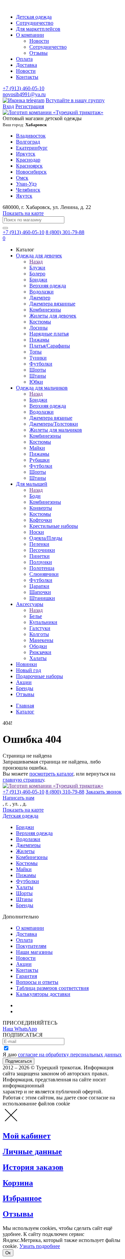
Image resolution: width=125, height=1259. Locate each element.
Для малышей (31, 484)
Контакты (27, 77)
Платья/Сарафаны (49, 346)
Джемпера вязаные (50, 418)
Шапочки (40, 592)
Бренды (24, 688)
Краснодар (28, 160)
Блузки (37, 267)
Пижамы (39, 340)
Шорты (37, 370)
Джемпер (39, 297)
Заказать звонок (104, 792)
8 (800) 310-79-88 (65, 792)
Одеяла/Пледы (45, 538)
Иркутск (25, 154)
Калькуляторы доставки (43, 994)
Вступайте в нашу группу (75, 100)
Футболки (40, 364)
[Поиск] (5, 228)
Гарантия (26, 976)
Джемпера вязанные (52, 303)
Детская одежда (34, 17)
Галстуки (39, 628)
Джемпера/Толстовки (53, 424)
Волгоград (28, 142)
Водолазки (41, 291)
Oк (8, 1252)
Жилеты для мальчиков (55, 430)
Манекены (41, 640)
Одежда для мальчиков (42, 388)
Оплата (24, 59)
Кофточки (40, 520)
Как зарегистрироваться (43, 1005)
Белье (35, 616)
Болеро (37, 273)
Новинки (26, 664)
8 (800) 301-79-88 (65, 232)
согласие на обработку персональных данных (70, 1054)
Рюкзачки (40, 652)
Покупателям (31, 946)
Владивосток (31, 136)
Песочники (42, 550)
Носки (36, 532)
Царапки (39, 586)
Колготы (39, 634)
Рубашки (39, 460)
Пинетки (39, 556)
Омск (22, 178)
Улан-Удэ (26, 184)
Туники (38, 358)
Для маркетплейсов (38, 29)
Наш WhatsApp (20, 1029)
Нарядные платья (49, 334)
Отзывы (38, 53)
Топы (35, 352)
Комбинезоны (45, 309)
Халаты (38, 658)
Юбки (36, 382)
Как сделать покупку (40, 1011)
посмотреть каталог (51, 774)
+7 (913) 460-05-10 (23, 88)
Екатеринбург (32, 148)
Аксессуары (29, 604)
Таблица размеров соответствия (52, 988)
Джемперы (28, 845)
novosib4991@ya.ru (24, 94)
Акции (24, 682)
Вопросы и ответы (37, 982)
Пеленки (39, 544)
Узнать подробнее (39, 1246)
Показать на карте (23, 213)
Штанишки (42, 598)
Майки (37, 448)
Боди (35, 496)
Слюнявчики (44, 574)
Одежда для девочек (39, 255)
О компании (30, 35)
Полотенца (41, 568)
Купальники (43, 622)
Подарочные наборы (39, 676)
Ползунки (40, 562)
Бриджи (38, 279)
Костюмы (40, 322)
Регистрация (29, 106)
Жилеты (25, 851)
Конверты (40, 508)
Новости (39, 41)
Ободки (38, 646)
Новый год (28, 670)
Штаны (37, 376)
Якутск (24, 196)
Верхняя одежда (47, 285)
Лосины (38, 328)
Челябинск (28, 190)
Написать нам (18, 798)
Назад (36, 261)
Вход (8, 106)
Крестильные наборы (53, 526)
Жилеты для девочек (52, 316)
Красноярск (29, 166)
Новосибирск (31, 172)
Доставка (26, 65)
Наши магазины (34, 952)
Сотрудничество (34, 23)
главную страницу (23, 780)
